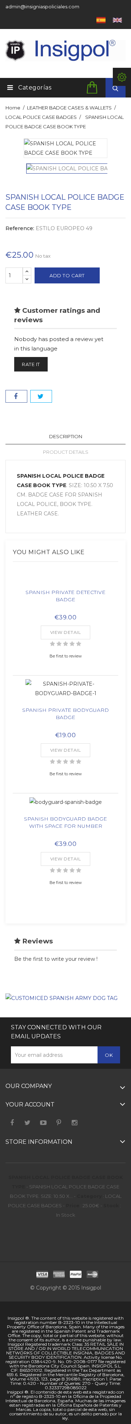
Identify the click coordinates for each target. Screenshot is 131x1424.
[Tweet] (41, 396)
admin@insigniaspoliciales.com (42, 6)
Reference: (19, 228)
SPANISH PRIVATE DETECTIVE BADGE (65, 596)
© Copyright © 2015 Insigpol (65, 1287)
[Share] (16, 396)
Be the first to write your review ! (56, 959)
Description (65, 436)
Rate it (31, 364)
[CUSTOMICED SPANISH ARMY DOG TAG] (61, 998)
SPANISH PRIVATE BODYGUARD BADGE (65, 714)
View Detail (65, 632)
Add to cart (67, 275)
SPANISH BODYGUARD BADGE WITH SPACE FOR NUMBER (65, 822)
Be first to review (65, 656)
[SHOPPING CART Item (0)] (93, 87)
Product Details (65, 452)
